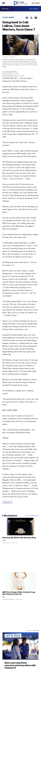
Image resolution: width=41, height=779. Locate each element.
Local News (8, 17)
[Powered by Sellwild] (36, 630)
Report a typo (7, 502)
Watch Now (35, 3)
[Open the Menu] (3, 2)
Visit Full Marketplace (32, 515)
